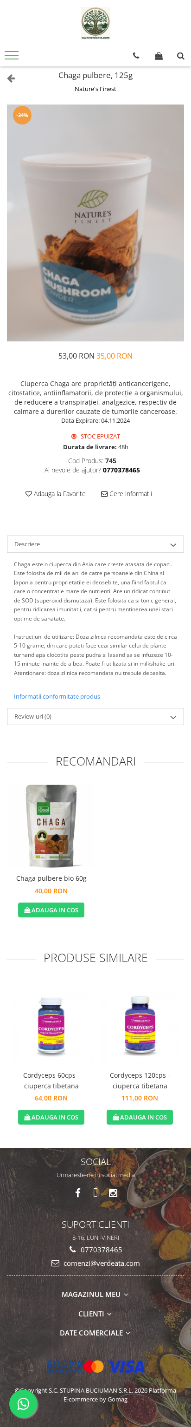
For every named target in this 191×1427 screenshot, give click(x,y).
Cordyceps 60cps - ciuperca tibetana (51, 1080)
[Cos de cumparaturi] (158, 55)
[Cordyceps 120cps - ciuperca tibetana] (139, 1023)
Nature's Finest (95, 89)
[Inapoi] (7, 78)
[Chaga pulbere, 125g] (95, 223)
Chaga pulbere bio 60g (51, 878)
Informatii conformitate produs (57, 696)
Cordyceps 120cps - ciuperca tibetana (140, 1080)
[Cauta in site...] (181, 55)
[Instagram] (113, 1193)
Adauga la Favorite (59, 493)
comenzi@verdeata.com (101, 1263)
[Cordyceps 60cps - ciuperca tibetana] (51, 1023)
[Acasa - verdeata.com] (95, 23)
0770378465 (100, 1249)
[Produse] (13, 58)
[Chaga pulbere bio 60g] (51, 826)
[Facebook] (78, 1193)
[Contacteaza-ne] (136, 55)
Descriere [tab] (27, 544)
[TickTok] (96, 1193)
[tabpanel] (95, 223)
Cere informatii (130, 493)
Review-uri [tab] (32, 716)
